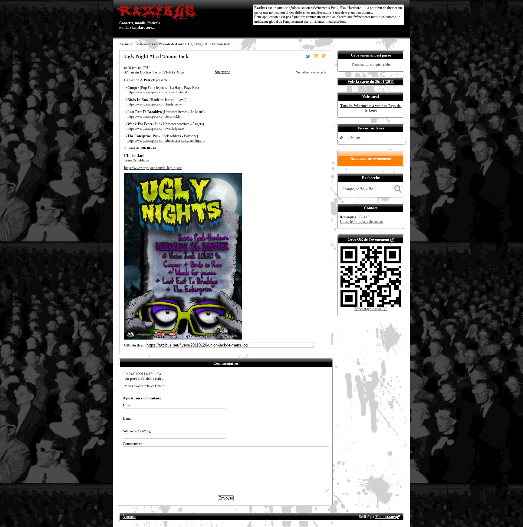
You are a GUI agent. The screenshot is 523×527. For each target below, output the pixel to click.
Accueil (124, 44)
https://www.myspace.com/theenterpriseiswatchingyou (166, 140)
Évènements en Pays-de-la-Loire (159, 44)
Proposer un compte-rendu (371, 64)
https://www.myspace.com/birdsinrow (154, 104)
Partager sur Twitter (307, 56)
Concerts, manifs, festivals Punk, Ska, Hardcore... (139, 16)
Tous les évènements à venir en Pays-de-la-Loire (371, 108)
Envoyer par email (316, 56)
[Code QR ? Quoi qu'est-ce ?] (392, 239)
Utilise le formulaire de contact (361, 222)
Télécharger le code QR (371, 309)
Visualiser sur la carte (311, 72)
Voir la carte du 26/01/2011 (370, 81)
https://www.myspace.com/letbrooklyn (155, 116)
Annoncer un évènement (370, 158)
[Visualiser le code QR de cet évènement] (370, 306)
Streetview (222, 72)
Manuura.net (385, 517)
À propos (129, 517)
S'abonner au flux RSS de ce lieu (324, 56)
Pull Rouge (352, 137)
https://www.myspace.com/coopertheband (157, 92)
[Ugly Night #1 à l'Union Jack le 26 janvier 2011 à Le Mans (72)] (183, 338)
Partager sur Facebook (299, 56)
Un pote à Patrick (138, 378)
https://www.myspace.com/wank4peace (155, 128)
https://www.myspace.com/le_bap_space (153, 168)
